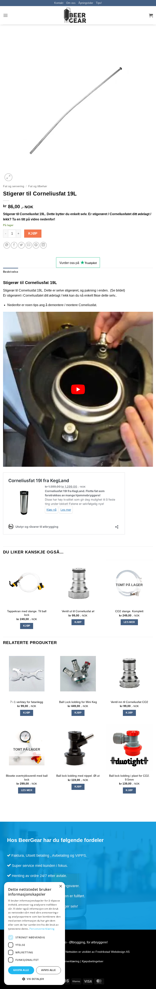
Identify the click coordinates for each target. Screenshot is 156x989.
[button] (5, 15)
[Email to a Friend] (28, 245)
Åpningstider (85, 2)
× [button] (60, 886)
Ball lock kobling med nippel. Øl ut (78, 775)
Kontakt (58, 2)
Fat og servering (13, 186)
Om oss (71, 2)
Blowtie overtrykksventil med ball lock (27, 777)
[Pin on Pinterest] (36, 245)
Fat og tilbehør (37, 186)
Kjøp (33, 233)
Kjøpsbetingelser (92, 961)
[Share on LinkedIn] (43, 245)
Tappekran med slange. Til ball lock (26, 613)
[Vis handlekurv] (151, 15)
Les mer (129, 622)
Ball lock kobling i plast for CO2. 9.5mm (129, 777)
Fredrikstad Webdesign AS (112, 951)
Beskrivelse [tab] (10, 271)
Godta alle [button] (21, 970)
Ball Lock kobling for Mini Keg (78, 702)
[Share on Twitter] (21, 245)
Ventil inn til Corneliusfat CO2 (129, 702)
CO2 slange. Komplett (129, 611)
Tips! (99, 2)
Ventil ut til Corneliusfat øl (78, 611)
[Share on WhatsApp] (6, 245)
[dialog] (34, 933)
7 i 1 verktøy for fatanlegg (26, 702)
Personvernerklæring (66, 961)
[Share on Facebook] (14, 245)
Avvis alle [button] (48, 970)
